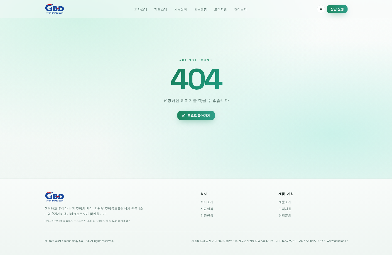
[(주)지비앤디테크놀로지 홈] (54, 9)
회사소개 (140, 9)
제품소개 (160, 9)
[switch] (321, 9)
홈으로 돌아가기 (198, 115)
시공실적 (180, 9)
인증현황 (200, 9)
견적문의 (240, 9)
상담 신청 (337, 9)
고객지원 (220, 9)
